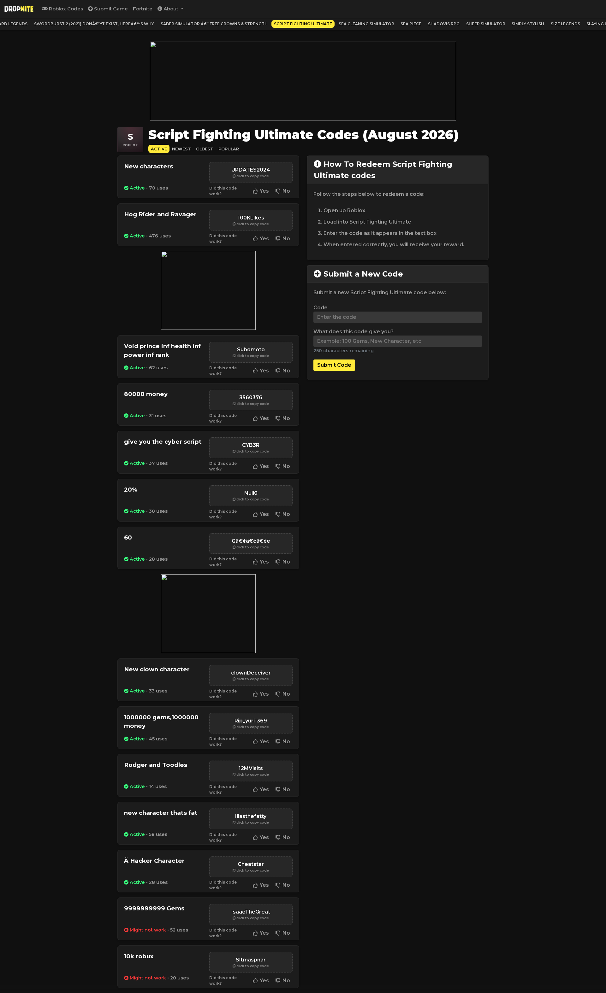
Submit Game (110, 9)
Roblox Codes (65, 9)
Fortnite (142, 9)
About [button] (171, 9)
